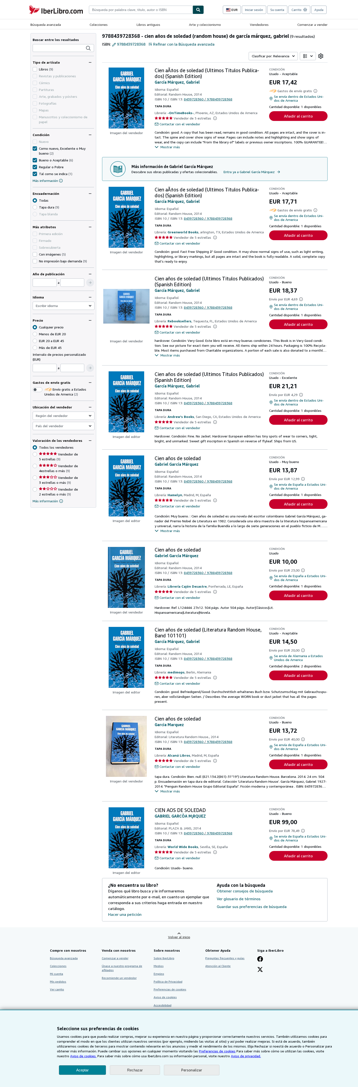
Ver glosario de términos (239, 898)
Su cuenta (277, 10)
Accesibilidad (162, 1005)
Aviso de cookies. (83, 1056)
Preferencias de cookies (217, 1051)
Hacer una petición (124, 914)
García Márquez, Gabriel (177, 82)
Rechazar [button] (135, 1070)
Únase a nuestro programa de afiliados (122, 968)
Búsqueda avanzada (45, 24)
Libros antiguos (148, 24)
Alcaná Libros (179, 755)
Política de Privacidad (168, 981)
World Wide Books (183, 847)
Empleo (159, 974)
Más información (45, 180)
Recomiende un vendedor (119, 978)
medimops (176, 672)
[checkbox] (35, 69)
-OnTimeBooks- (181, 113)
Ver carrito (57, 989)
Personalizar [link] (191, 1070)
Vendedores (259, 24)
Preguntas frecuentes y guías (225, 958)
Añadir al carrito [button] (298, 116)
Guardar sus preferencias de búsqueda (252, 906)
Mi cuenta (56, 974)
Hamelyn (175, 495)
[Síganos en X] (260, 970)
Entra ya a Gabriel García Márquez (249, 172)
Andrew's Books (181, 417)
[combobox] (141, 10)
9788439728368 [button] (131, 44)
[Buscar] (198, 10)
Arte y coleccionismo (205, 24)
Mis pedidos (58, 981)
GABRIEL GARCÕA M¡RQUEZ (180, 816)
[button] (88, 48)
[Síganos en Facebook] (260, 959)
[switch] (37, 389)
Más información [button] (45, 501)
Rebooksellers (179, 321)
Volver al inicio (179, 937)
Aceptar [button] (82, 1070)
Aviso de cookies (165, 997)
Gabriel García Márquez (176, 464)
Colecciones (99, 24)
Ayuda (318, 10)
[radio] (35, 207)
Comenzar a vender (312, 24)
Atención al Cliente (218, 966)
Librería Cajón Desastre (187, 586)
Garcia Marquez (169, 724)
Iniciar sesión (254, 10)
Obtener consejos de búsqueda (245, 891)
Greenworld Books (183, 232)
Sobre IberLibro (164, 958)
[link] (321, 56)
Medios (159, 966)
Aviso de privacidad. (246, 1056)
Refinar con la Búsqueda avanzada (184, 44)
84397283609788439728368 (208, 99)
